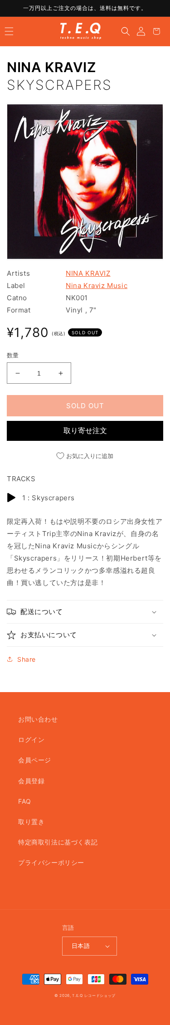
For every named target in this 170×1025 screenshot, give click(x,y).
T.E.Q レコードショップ (94, 995)
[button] (9, 31)
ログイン (31, 739)
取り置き (31, 821)
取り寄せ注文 (85, 430)
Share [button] (26, 659)
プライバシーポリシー (51, 862)
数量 (13, 355)
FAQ (24, 801)
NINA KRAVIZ (52, 67)
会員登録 (31, 781)
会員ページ (34, 760)
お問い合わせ (38, 719)
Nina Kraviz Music (96, 285)
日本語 (81, 945)
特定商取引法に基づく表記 (57, 842)
